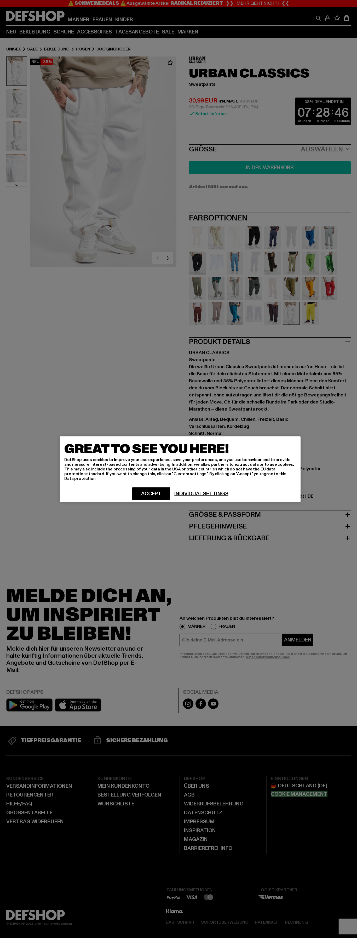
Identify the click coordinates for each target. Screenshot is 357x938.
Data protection (80, 478)
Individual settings (201, 493)
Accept (151, 493)
